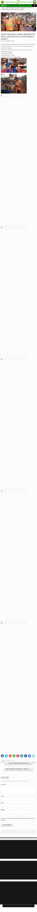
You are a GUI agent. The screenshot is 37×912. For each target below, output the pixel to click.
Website (3, 810)
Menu (5, 5)
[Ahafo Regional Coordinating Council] (18, 2)
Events (13, 761)
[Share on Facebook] (2, 755)
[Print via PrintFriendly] (33, 755)
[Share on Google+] (10, 755)
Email (2, 803)
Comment (3, 784)
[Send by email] (29, 755)
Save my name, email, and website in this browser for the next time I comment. (18, 819)
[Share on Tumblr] (25, 755)
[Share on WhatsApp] (13, 755)
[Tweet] (6, 755)
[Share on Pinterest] (17, 755)
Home (3, 7)
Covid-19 (8, 761)
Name (3, 796)
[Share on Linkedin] (21, 755)
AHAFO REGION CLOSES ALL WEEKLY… (18, 769)
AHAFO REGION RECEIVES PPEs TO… (18, 763)
